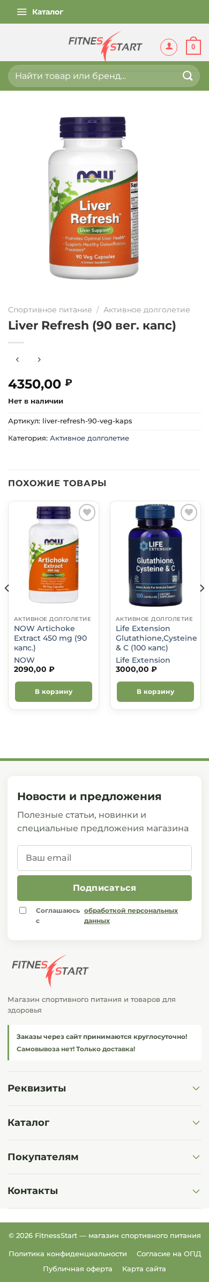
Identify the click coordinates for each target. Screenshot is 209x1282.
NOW (24, 660)
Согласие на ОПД (169, 1253)
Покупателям (43, 1157)
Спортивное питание (50, 309)
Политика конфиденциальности (68, 1253)
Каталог (28, 1123)
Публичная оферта (78, 1268)
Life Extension (143, 660)
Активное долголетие (146, 309)
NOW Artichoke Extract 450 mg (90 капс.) (50, 637)
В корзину (53, 691)
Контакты (33, 1191)
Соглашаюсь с (107, 915)
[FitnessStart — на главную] (104, 971)
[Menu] (39, 12)
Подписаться (104, 888)
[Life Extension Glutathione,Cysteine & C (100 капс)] (155, 555)
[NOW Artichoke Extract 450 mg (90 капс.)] (54, 555)
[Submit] (188, 75)
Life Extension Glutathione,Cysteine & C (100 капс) (156, 637)
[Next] (201, 609)
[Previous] (7, 609)
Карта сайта (144, 1268)
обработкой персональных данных (131, 915)
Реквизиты (37, 1088)
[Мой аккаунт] (168, 47)
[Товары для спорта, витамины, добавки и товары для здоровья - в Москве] (104, 47)
